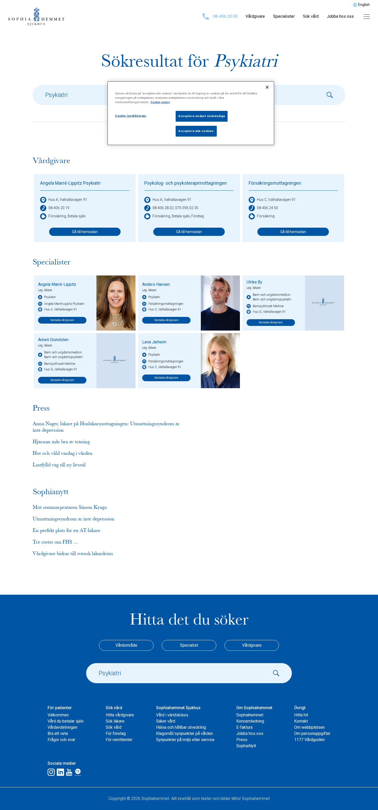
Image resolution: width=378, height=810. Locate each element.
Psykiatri (50, 297)
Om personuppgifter (312, 733)
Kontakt (301, 721)
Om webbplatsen (309, 727)
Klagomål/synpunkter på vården (184, 733)
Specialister (284, 16)
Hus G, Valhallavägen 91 (269, 312)
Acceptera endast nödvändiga (201, 116)
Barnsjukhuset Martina (268, 306)
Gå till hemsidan (85, 232)
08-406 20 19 (58, 208)
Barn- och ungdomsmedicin (271, 295)
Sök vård (311, 16)
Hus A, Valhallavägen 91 (67, 200)
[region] (190, 113)
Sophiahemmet (249, 715)
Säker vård (165, 721)
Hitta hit (301, 715)
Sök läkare (115, 721)
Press (241, 739)
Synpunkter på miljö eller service (185, 739)
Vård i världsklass (172, 715)
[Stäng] (267, 87)
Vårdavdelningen (62, 727)
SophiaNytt (246, 745)
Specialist (189, 645)
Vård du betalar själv (66, 721)
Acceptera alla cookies (196, 131)
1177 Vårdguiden (309, 739)
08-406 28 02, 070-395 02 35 (175, 208)
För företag (116, 733)
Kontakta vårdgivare (62, 320)
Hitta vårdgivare (120, 715)
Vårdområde (126, 645)
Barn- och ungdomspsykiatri (272, 299)
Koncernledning (250, 721)
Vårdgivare (255, 16)
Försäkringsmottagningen (275, 183)
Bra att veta (58, 733)
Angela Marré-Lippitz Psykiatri (70, 183)
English (364, 5)
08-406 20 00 (225, 16)
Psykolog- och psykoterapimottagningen (185, 183)
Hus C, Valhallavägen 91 (276, 200)
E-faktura (244, 727)
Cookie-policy (160, 102)
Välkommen (58, 715)
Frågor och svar (61, 739)
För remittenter (119, 739)
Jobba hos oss (340, 16)
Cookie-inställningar (130, 116)
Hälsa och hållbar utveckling (181, 727)
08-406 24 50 (267, 208)
